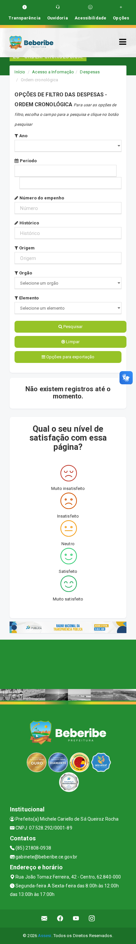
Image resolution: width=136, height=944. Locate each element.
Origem (26, 247)
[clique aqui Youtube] (76, 918)
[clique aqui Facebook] (60, 918)
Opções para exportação (69, 356)
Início (20, 71)
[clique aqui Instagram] (92, 918)
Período (28, 160)
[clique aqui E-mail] (44, 918)
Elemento (28, 297)
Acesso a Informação (53, 71)
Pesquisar (72, 326)
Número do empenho (41, 197)
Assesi (44, 935)
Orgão (25, 272)
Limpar (72, 341)
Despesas (90, 71)
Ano (22, 135)
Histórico (28, 222)
